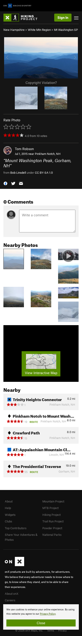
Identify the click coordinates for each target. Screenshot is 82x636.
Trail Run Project (53, 521)
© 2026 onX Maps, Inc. (29, 630)
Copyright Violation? (41, 82)
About (9, 501)
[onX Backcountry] (17, 6)
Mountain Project (53, 501)
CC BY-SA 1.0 (44, 172)
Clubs (8, 521)
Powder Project (52, 528)
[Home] (22, 18)
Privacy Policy (48, 613)
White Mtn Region (39, 30)
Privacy (62, 630)
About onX (11, 593)
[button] (5, 183)
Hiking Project (51, 515)
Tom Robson (24, 149)
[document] (41, 616)
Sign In (62, 17)
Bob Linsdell (18, 172)
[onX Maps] (14, 565)
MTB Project (50, 508)
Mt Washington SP (66, 30)
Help (8, 508)
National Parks (52, 534)
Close (41, 623)
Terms (50, 630)
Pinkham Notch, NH (48, 154)
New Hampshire (14, 30)
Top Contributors (15, 528)
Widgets (10, 515)
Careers (10, 600)
